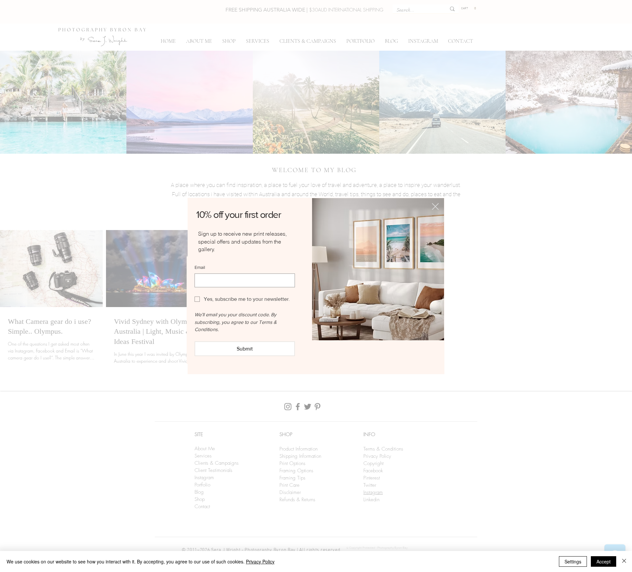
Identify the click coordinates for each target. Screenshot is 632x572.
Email (200, 267)
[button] (435, 206)
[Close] (624, 561)
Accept (603, 561)
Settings (573, 561)
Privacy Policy (260, 561)
